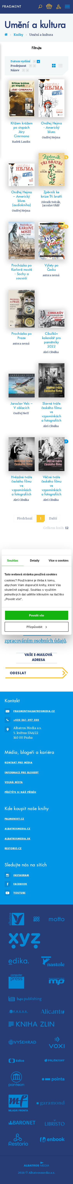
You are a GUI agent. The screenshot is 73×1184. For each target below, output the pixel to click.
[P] (52, 454)
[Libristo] (54, 1122)
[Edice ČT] (16, 1060)
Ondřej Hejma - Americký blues (51, 127)
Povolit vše (36, 615)
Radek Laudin (21, 141)
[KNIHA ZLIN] (31, 1024)
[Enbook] (52, 1140)
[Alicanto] (52, 1011)
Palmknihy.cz (14, 818)
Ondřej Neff (21, 413)
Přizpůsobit (34, 626)
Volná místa (14, 782)
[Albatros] (16, 919)
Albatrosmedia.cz (17, 828)
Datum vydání (20, 61)
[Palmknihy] (54, 1060)
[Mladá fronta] (18, 1103)
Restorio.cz (13, 848)
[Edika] (19, 961)
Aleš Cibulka (51, 352)
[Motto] (56, 919)
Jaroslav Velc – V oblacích (22, 405)
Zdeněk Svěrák (50, 202)
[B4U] (25, 998)
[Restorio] (18, 1140)
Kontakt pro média (19, 762)
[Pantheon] (16, 1079)
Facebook (20, 884)
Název (15, 70)
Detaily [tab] (35, 560)
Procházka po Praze (21, 335)
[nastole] (53, 961)
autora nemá (51, 275)
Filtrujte (36, 48)
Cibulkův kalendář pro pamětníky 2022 (51, 340)
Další (53, 518)
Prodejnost (18, 66)
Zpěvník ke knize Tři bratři (51, 194)
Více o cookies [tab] (59, 560)
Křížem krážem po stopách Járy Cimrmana (22, 129)
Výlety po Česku (51, 267)
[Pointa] (53, 1079)
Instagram (21, 875)
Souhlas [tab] (12, 560)
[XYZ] (24, 941)
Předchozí (24, 518)
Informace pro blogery (22, 772)
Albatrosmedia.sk (17, 838)
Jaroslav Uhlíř (51, 205)
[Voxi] (56, 1042)
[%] (52, 169)
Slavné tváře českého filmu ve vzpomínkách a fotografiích (51, 412)
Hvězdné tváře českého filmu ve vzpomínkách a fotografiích (21, 485)
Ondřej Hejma (51, 137)
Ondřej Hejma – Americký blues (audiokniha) (21, 198)
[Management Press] (56, 981)
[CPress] (18, 1011)
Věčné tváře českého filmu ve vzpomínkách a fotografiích (51, 485)
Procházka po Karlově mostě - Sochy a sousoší (21, 271)
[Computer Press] (16, 981)
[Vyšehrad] (22, 1042)
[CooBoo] (36, 919)
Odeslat (18, 673)
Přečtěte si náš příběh (20, 792)
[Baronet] (22, 1122)
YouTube (19, 892)
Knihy (18, 35)
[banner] (12, 6)
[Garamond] (50, 1103)
